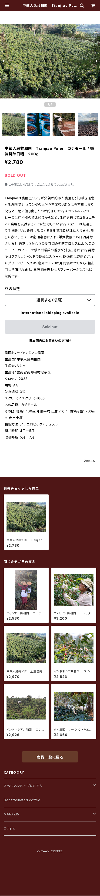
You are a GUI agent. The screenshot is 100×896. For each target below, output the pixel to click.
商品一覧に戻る (50, 757)
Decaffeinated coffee (22, 800)
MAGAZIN (12, 814)
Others (9, 828)
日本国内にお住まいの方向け (50, 341)
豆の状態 (12, 288)
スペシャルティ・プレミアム (23, 786)
